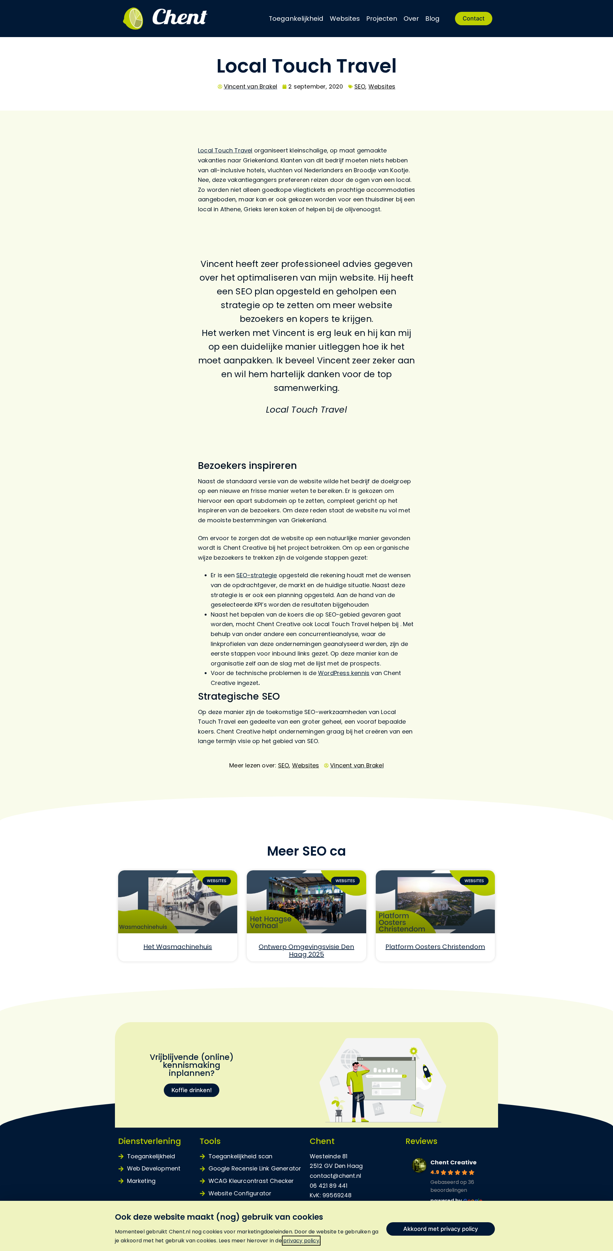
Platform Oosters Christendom (435, 946)
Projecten (381, 18)
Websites (345, 18)
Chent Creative (453, 1162)
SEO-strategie (256, 575)
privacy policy (301, 1240)
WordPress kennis (343, 673)
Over (411, 18)
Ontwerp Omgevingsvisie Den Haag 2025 (306, 950)
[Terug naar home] (178, 18)
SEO (360, 86)
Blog (432, 18)
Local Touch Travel (225, 150)
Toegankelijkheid (296, 18)
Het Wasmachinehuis (177, 946)
